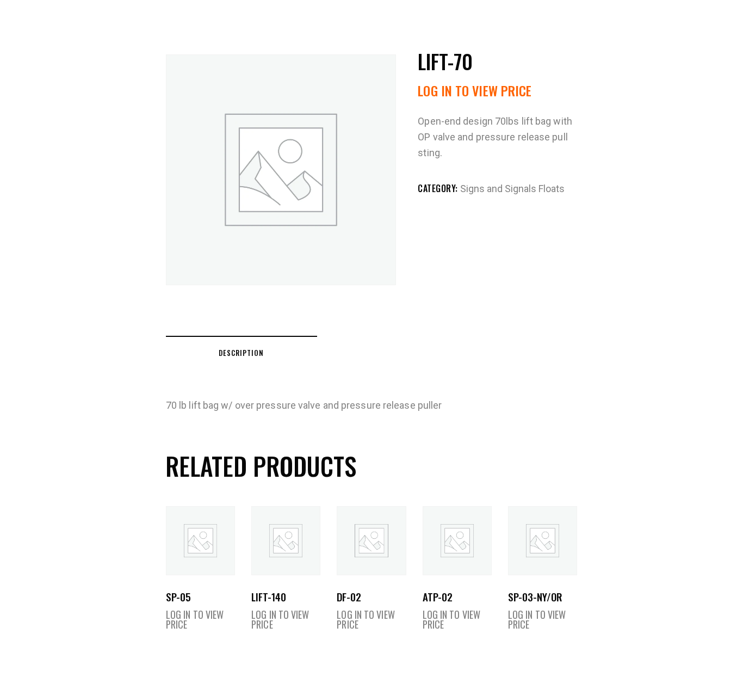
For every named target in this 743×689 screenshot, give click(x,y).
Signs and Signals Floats (512, 188)
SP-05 (178, 597)
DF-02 (349, 597)
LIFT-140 (268, 597)
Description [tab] (241, 352)
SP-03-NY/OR (535, 597)
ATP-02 (438, 597)
